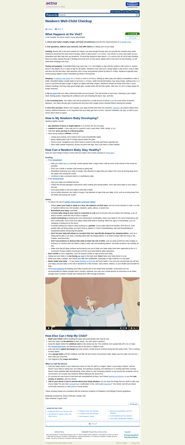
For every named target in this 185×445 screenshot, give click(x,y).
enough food (74, 384)
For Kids (125, 12)
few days (110, 153)
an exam (53, 93)
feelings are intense (116, 376)
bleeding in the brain (87, 261)
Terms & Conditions (121, 443)
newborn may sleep (62, 78)
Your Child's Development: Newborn (121, 418)
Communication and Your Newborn (121, 416)
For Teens (135, 12)
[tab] (134, 404)
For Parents (115, 12)
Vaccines (116, 108)
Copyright (127, 432)
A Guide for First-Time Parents (88, 413)
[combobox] (97, 15)
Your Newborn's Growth (86, 416)
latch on (66, 163)
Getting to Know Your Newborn (89, 411)
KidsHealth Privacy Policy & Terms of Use (94, 432)
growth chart (126, 42)
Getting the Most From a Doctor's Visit (60, 411)
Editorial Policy (59, 432)
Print (59, 29)
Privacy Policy (136, 443)
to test (112, 101)
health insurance (105, 384)
